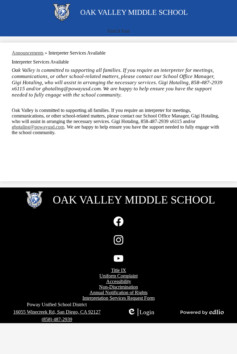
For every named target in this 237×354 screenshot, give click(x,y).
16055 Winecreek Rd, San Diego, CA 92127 (57, 312)
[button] (118, 31)
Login (140, 312)
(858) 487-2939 (57, 319)
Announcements (28, 53)
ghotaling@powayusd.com (38, 127)
